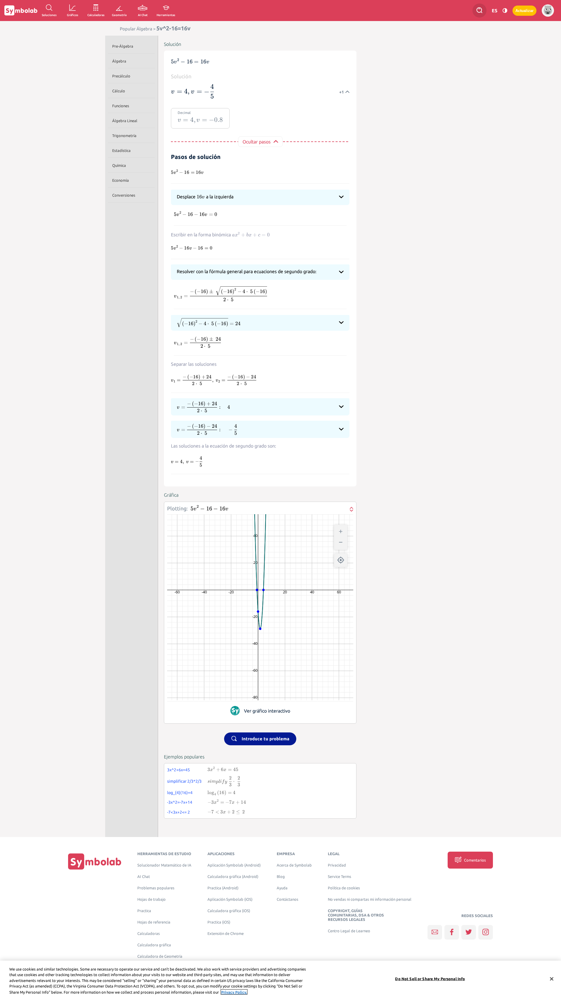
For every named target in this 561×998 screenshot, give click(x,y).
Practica (144, 911)
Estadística (121, 150)
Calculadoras (148, 933)
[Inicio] (94, 861)
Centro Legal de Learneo (349, 931)
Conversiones (123, 195)
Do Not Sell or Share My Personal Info (430, 979)
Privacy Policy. (234, 992)
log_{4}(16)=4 (180, 793)
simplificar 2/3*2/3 (184, 781)
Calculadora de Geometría (159, 956)
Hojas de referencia (153, 922)
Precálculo (121, 76)
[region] (280, 979)
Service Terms (339, 876)
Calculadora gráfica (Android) (232, 876)
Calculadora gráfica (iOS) (228, 911)
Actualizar (524, 10)
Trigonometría (124, 136)
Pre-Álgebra (122, 46)
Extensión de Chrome (225, 933)
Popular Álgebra (136, 28)
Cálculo (118, 91)
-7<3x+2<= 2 (178, 812)
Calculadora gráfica (154, 945)
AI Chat (143, 876)
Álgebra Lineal (124, 121)
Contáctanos (287, 899)
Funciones (120, 106)
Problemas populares (155, 888)
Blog (281, 876)
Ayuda (282, 888)
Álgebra (119, 61)
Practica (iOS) (218, 922)
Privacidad (337, 865)
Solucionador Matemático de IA (164, 865)
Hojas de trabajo (151, 899)
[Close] (551, 979)
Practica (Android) (222, 888)
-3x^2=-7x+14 (179, 802)
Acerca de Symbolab (294, 865)
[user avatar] (548, 10)
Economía (120, 180)
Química (119, 165)
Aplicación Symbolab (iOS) (229, 899)
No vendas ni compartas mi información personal (369, 899)
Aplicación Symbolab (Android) (234, 865)
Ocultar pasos (257, 141)
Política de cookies (344, 888)
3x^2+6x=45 (178, 770)
